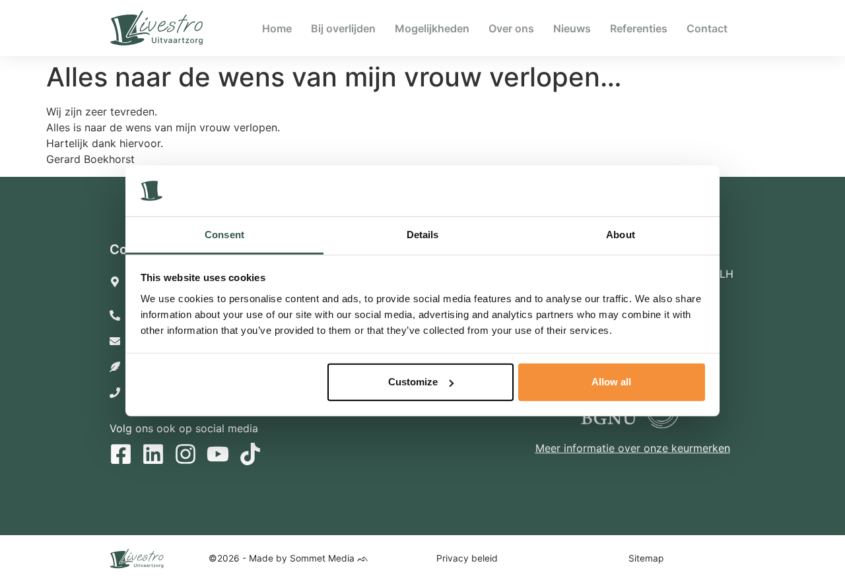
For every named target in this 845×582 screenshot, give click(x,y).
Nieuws (572, 28)
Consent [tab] (224, 234)
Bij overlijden (343, 28)
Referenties (638, 28)
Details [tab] (423, 234)
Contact (707, 28)
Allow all (611, 381)
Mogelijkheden (432, 28)
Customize (413, 381)
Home (277, 28)
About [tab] (620, 234)
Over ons (511, 28)
